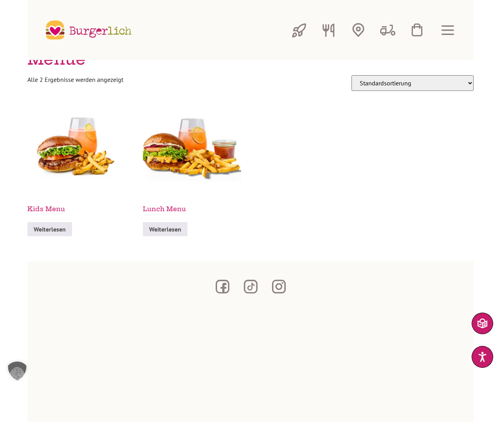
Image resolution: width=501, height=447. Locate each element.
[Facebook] (222, 286)
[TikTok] (250, 286)
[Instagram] (279, 286)
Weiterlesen (50, 229)
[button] (249, 371)
